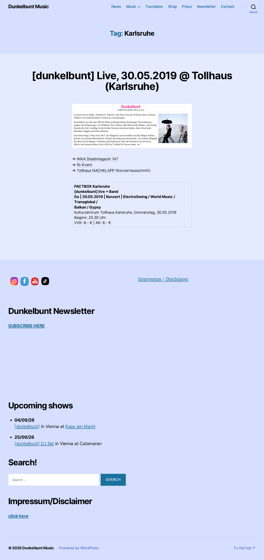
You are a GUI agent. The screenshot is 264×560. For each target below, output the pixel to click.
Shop (172, 6)
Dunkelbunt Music (28, 6)
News (116, 6)
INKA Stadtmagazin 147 (97, 159)
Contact (228, 6)
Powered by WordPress (79, 548)
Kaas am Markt (80, 426)
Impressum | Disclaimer (163, 279)
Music (131, 6)
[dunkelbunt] (27, 426)
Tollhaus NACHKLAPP (95, 170)
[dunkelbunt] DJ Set (34, 443)
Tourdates (154, 6)
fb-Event (84, 165)
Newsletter (206, 6)
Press (187, 6)
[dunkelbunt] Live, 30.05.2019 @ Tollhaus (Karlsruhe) (132, 80)
